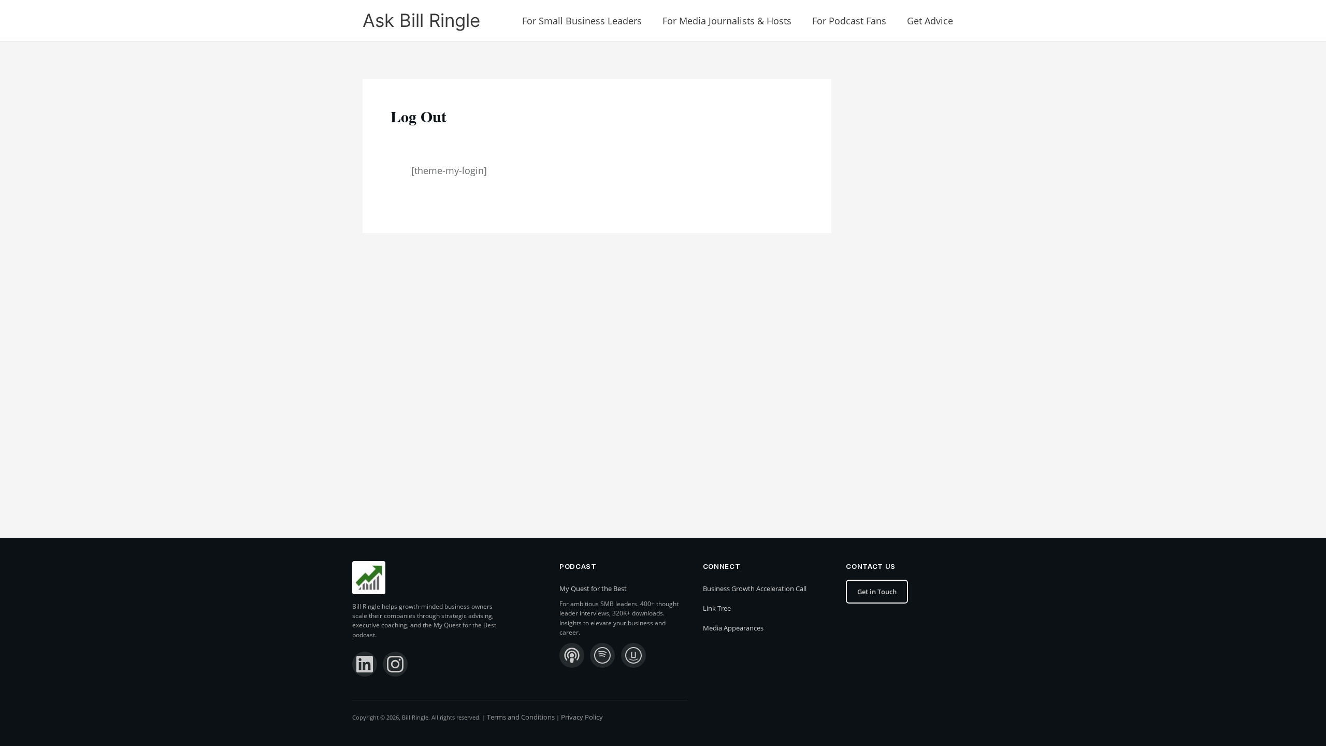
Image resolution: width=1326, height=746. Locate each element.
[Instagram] (395, 664)
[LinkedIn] (364, 664)
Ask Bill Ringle (421, 20)
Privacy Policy (582, 717)
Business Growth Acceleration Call (754, 588)
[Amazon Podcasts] (633, 655)
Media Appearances (733, 628)
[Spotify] (602, 655)
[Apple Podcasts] (571, 655)
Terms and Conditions (521, 717)
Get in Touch (877, 591)
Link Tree (717, 608)
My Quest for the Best (593, 588)
